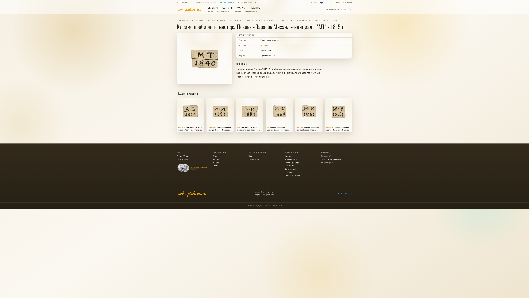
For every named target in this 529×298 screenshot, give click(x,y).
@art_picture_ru (228, 2)
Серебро (213, 7)
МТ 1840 (264, 45)
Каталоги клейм (291, 169)
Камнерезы (289, 166)
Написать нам (182, 159)
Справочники (237, 11)
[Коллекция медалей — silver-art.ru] (192, 168)
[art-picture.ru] (189, 9)
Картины (227, 7)
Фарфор (242, 7)
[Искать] (350, 9)
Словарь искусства (292, 175)
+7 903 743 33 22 (186, 2)
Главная (181, 21)
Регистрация (347, 2)
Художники (289, 172)
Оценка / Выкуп (251, 11)
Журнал (211, 11)
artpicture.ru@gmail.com (207, 2)
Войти (338, 2)
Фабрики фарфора (292, 163)
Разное (255, 7)
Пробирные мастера (240, 21)
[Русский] (323, 2)
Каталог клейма (216, 21)
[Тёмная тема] (329, 2)
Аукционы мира (223, 11)
